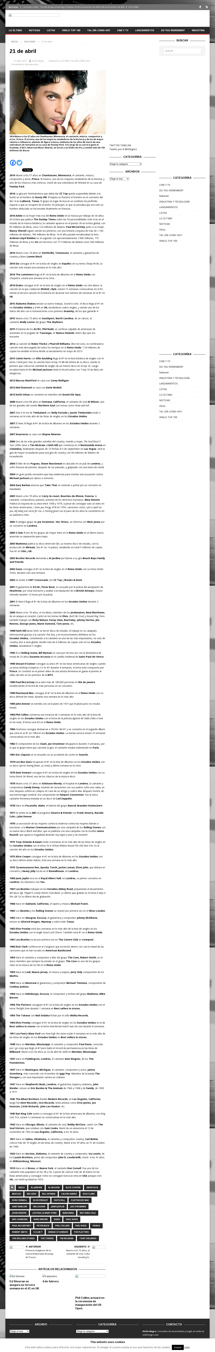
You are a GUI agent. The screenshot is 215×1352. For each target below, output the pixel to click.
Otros (162, 229)
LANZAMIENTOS (144, 30)
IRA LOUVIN (39, 1206)
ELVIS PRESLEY (40, 1200)
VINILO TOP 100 (71, 30)
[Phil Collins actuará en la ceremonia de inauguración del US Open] (90, 1284)
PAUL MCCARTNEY (21, 1225)
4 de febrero (50, 1281)
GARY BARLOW (19, 1206)
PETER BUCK (43, 1225)
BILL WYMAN (48, 1193)
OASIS (57, 1219)
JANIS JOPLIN (57, 1206)
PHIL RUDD (81, 1225)
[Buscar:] (182, 51)
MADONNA (68, 1212)
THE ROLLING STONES (23, 1238)
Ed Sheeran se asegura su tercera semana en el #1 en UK (24, 1285)
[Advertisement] (132, 89)
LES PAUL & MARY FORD (44, 1212)
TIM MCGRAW (66, 1238)
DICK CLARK (89, 1193)
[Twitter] (207, 7)
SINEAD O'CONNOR (58, 1232)
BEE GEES (31, 1193)
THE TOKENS (47, 1238)
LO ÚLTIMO (15, 30)
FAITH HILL (59, 1200)
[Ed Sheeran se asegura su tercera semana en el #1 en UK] (25, 1276)
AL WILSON (54, 1187)
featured (53, 60)
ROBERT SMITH (19, 1232)
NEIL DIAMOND (20, 1219)
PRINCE (96, 1225)
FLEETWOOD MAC (80, 1200)
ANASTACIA (92, 1187)
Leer (187, 1347)
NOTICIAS (34, 30)
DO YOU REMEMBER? (173, 30)
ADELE (21, 1187)
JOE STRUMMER (78, 1206)
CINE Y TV (122, 30)
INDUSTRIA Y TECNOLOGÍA (174, 201)
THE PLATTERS (81, 1232)
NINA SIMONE (41, 1219)
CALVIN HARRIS (69, 1193)
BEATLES (16, 1193)
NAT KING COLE (88, 1212)
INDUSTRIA (198, 30)
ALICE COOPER (73, 1187)
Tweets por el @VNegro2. (123, 149)
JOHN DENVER (19, 1212)
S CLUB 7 (37, 1232)
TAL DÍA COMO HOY (98, 30)
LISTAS (51, 30)
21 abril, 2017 (20, 60)
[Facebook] (200, 7)
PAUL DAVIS (72, 1219)
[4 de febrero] (57, 1276)
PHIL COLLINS (62, 1225)
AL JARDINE (36, 1187)
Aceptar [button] (178, 1347)
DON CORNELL (19, 1200)
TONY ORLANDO (87, 1238)
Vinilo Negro (38, 60)
